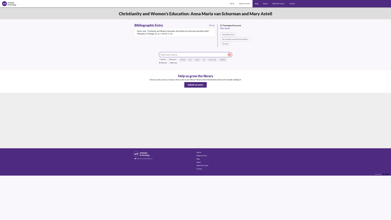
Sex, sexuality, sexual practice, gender (235, 39)
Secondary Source (228, 34)
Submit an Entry (202, 155)
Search (199, 152)
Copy (213, 25)
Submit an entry (195, 85)
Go (229, 55)
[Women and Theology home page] (9, 3)
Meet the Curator (202, 165)
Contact (199, 169)
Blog (198, 159)
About (199, 162)
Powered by (378, 174)
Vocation (225, 44)
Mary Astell (225, 28)
